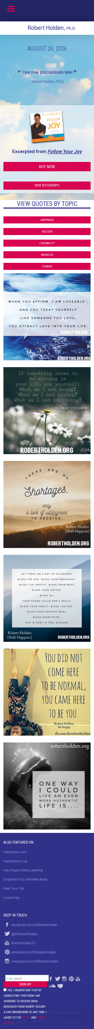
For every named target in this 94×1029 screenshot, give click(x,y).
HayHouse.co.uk (15, 861)
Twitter (57, 978)
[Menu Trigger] (11, 8)
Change (47, 266)
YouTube (77, 978)
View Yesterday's (47, 185)
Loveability (47, 243)
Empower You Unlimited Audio (25, 879)
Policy (25, 1017)
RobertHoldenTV (23, 943)
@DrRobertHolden (24, 934)
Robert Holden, (52, 28)
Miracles (47, 254)
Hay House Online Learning (23, 870)
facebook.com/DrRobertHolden (34, 925)
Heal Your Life (60, 985)
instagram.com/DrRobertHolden (34, 961)
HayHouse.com (14, 852)
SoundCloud (52, 985)
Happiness (47, 220)
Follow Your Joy (64, 151)
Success (47, 231)
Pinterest (71, 978)
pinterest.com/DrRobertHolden (33, 952)
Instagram (64, 978)
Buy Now (47, 166)
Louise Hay (11, 898)
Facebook (50, 978)
